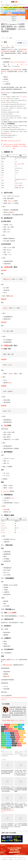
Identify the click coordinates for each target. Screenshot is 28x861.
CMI (7, 102)
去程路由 (7, 267)
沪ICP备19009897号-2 (21, 857)
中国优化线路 (8, 665)
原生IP (9, 200)
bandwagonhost (14, 724)
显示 (24, 43)
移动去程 (3, 322)
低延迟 (10, 382)
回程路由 (7, 345)
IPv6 (3, 177)
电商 (7, 77)
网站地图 (14, 857)
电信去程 (3, 270)
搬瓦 (2, 92)
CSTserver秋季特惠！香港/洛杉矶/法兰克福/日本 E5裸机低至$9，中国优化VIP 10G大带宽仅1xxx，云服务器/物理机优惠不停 (7, 807)
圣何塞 (10, 373)
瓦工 (6, 659)
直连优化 (16, 69)
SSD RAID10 (6, 491)
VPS (13, 49)
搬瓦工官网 (4, 140)
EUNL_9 (8, 133)
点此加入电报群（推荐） (8, 720)
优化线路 (3, 735)
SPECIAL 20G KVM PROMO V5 (18, 62)
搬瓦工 (7, 45)
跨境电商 (23, 49)
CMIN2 (4, 98)
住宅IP (8, 212)
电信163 (10, 365)
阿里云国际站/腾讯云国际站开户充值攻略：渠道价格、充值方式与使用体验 (7, 772)
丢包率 (6, 425)
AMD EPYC (19, 163)
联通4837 (5, 308)
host (19, 728)
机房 (9, 51)
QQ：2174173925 (20, 720)
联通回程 (3, 386)
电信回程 (3, 359)
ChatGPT (3, 532)
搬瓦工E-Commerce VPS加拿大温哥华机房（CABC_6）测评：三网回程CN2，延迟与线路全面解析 (21, 753)
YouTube (3, 525)
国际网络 (6, 509)
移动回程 (3, 405)
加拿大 (22, 64)
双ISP (12, 212)
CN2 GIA (24, 51)
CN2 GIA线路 (11, 612)
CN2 (10, 69)
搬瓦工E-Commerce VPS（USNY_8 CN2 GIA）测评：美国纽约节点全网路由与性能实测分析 (7, 753)
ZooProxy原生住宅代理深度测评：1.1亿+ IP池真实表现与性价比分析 (20, 825)
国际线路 (11, 296)
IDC (13, 200)
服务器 (7, 676)
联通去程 (3, 299)
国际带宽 (3, 71)
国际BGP (16, 185)
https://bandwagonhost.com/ (14, 140)
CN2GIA (24, 96)
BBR (12, 498)
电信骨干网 (7, 279)
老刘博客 (14, 1)
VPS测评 (2, 4)
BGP (17, 616)
